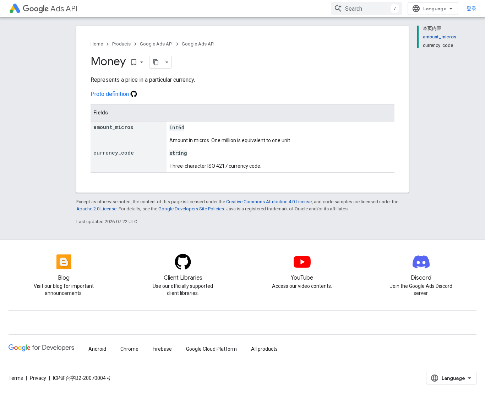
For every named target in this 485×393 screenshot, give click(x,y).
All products (264, 349)
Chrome (129, 349)
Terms (16, 378)
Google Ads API (156, 44)
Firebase (162, 349)
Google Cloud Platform (211, 349)
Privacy (38, 378)
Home (97, 44)
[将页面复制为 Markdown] (155, 62)
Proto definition (110, 94)
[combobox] (366, 8)
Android (97, 349)
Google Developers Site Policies (191, 208)
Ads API (64, 9)
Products (121, 44)
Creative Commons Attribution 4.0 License (269, 201)
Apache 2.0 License (96, 208)
